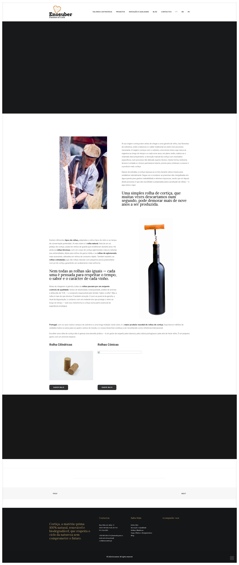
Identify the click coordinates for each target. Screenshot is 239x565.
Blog (155, 12)
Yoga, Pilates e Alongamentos (141, 533)
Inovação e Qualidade (139, 12)
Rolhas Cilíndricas (137, 530)
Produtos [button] (120, 12)
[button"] (163, 525)
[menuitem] (103, 11)
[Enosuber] (60, 12)
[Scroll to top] (232, 558)
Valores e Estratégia (102, 12)
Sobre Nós (134, 525)
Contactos (166, 12)
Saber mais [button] (58, 387)
